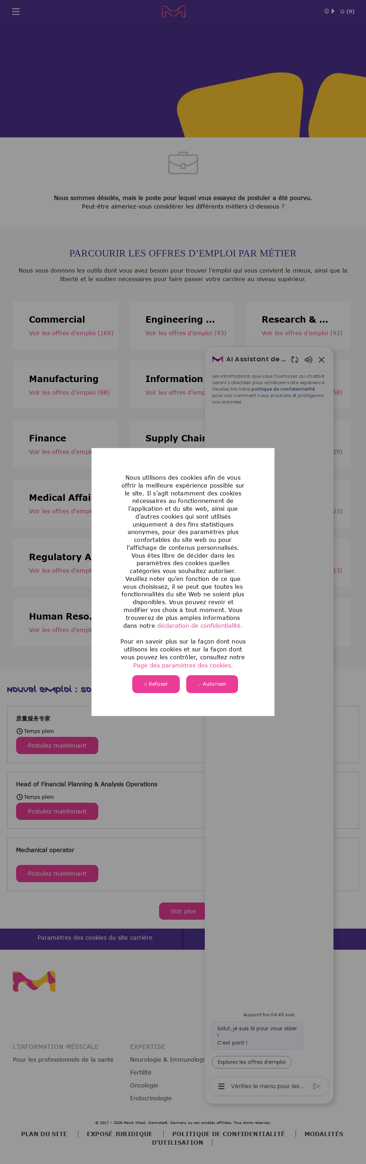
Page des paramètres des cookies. (183, 665)
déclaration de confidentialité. (200, 625)
